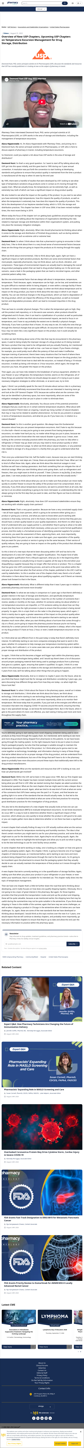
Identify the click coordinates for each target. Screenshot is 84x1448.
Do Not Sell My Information (42, 1380)
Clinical (39, 9)
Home (4, 27)
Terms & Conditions (42, 1378)
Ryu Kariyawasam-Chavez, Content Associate (21, 1224)
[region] (42, 1438)
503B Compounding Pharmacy (12, 957)
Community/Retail (32, 957)
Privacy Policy (42, 1375)
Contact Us (42, 1370)
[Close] (80, 1431)
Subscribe (72, 944)
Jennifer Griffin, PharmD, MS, (16, 1031)
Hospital (43, 957)
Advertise (42, 1368)
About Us (42, 1363)
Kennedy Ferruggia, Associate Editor (39, 1031)
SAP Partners (12, 27)
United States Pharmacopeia (58, 957)
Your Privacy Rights (42, 1383)
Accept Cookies (60, 1443)
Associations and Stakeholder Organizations (33, 27)
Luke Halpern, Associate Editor (50, 1093)
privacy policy (43, 948)
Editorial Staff (42, 1373)
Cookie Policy (15, 1439)
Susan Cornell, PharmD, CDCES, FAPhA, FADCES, (22, 1093)
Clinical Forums (42, 1365)
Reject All (74, 1443)
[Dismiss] (78, 721)
